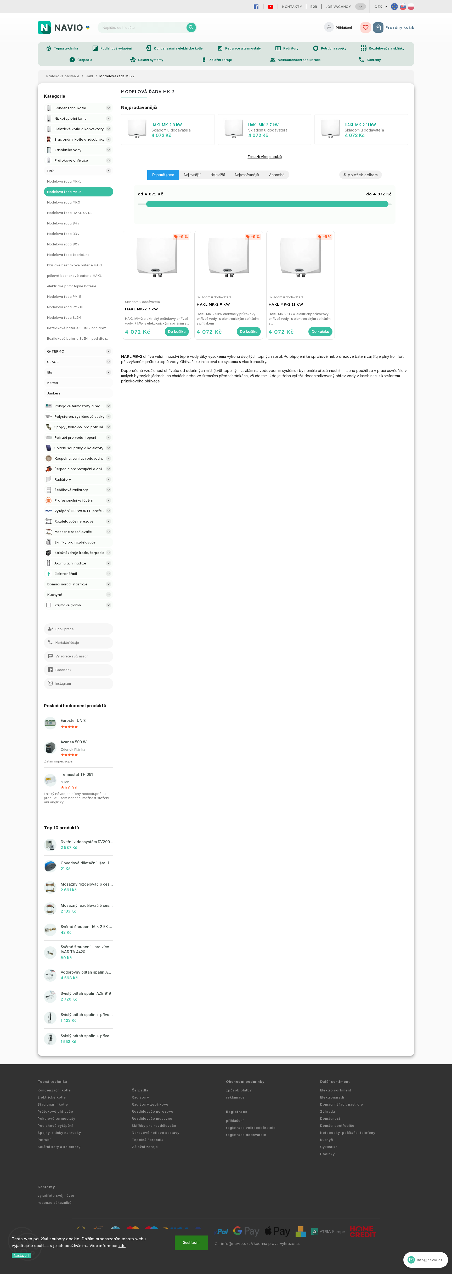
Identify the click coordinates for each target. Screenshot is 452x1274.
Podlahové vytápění (112, 48)
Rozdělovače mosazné (152, 1119)
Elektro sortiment (335, 1090)
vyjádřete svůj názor (56, 1196)
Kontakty (292, 6)
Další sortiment (335, 1082)
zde (122, 1245)
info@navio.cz (235, 1244)
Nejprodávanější (247, 175)
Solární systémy (146, 60)
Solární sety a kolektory (59, 1147)
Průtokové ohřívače (55, 1111)
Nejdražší (218, 175)
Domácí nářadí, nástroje (341, 1104)
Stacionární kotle (53, 1104)
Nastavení (21, 1255)
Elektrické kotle (52, 1097)
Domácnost (330, 1119)
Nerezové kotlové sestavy (155, 1133)
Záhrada (327, 1111)
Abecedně (276, 175)
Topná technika (62, 48)
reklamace (235, 1097)
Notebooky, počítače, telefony (347, 1133)
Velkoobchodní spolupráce (295, 60)
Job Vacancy (338, 6)
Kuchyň (326, 1140)
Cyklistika (329, 1147)
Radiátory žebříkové (150, 1104)
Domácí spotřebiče (337, 1126)
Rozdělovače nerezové (152, 1111)
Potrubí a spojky (330, 48)
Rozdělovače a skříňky (382, 48)
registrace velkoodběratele (251, 1128)
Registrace (236, 1112)
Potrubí (44, 1140)
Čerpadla (80, 60)
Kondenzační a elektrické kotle (174, 48)
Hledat (191, 27)
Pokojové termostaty (56, 1119)
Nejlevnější (192, 175)
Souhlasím (191, 1242)
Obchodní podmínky (245, 1082)
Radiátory (286, 48)
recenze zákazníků (55, 1203)
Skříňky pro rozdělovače (154, 1126)
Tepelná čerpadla (147, 1140)
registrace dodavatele (246, 1135)
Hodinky (327, 1154)
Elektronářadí (332, 1097)
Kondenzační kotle (54, 1090)
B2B (313, 6)
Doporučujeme (163, 175)
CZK (378, 6)
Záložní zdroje (216, 60)
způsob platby (239, 1090)
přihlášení (235, 1121)
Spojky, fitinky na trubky (59, 1133)
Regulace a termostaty (239, 48)
